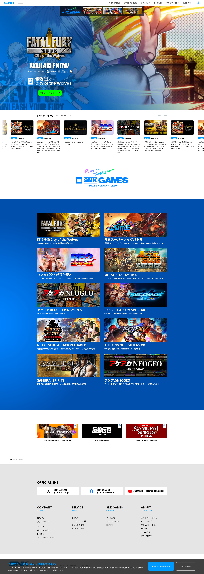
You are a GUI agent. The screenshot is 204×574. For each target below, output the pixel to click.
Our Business (130, 3)
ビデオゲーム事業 (79, 521)
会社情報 (40, 517)
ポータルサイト (112, 521)
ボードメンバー (43, 530)
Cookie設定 (145, 532)
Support (187, 3)
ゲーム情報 (110, 517)
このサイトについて (149, 517)
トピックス (41, 526)
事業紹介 (75, 517)
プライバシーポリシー (150, 525)
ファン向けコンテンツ (46, 537)
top (10, 459)
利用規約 (144, 528)
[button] (159, 115)
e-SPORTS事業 (78, 528)
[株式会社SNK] (10, 3)
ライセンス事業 (78, 525)
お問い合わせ (146, 535)
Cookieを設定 (186, 566)
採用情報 (40, 534)
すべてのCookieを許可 (161, 566)
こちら (47, 570)
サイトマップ (146, 521)
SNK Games (114, 3)
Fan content (172, 3)
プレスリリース (43, 521)
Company (145, 3)
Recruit (158, 3)
